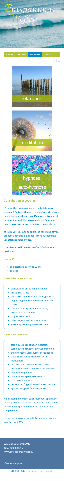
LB (58, 60)
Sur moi (22, 54)
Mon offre (35, 54)
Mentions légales (13, 463)
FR (53, 60)
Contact (48, 54)
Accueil (9, 54)
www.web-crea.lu (44, 470)
